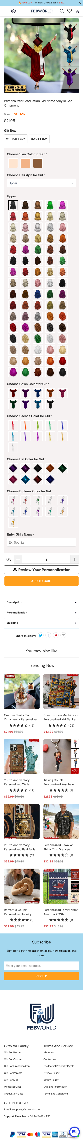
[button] (41, 154)
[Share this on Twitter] (41, 635)
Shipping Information (55, 1086)
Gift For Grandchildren (17, 1066)
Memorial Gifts (12, 1086)
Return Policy (50, 1079)
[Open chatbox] (74, 1132)
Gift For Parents (13, 1073)
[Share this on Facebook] (48, 635)
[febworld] (41, 10)
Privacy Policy (51, 1073)
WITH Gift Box (15, 138)
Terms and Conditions (56, 1093)
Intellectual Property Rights (58, 1066)
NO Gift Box (39, 138)
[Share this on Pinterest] (56, 635)
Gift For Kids (11, 1079)
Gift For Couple (12, 1059)
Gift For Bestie (12, 1052)
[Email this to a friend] (63, 635)
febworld (33, 1128)
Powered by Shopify (53, 1128)
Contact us (49, 1059)
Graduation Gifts (13, 1093)
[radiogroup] (41, 163)
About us (48, 1052)
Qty (8, 559)
